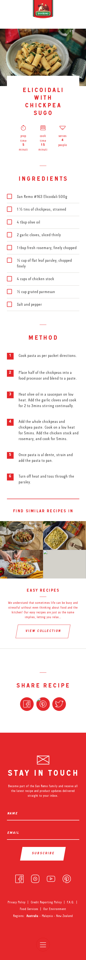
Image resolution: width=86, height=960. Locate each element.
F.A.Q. (70, 902)
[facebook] (19, 877)
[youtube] (51, 877)
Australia (33, 916)
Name (13, 814)
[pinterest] (67, 877)
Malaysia (48, 916)
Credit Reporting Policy (46, 902)
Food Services (29, 909)
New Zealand (64, 916)
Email (14, 833)
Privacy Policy (17, 902)
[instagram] (35, 877)
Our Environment (54, 909)
